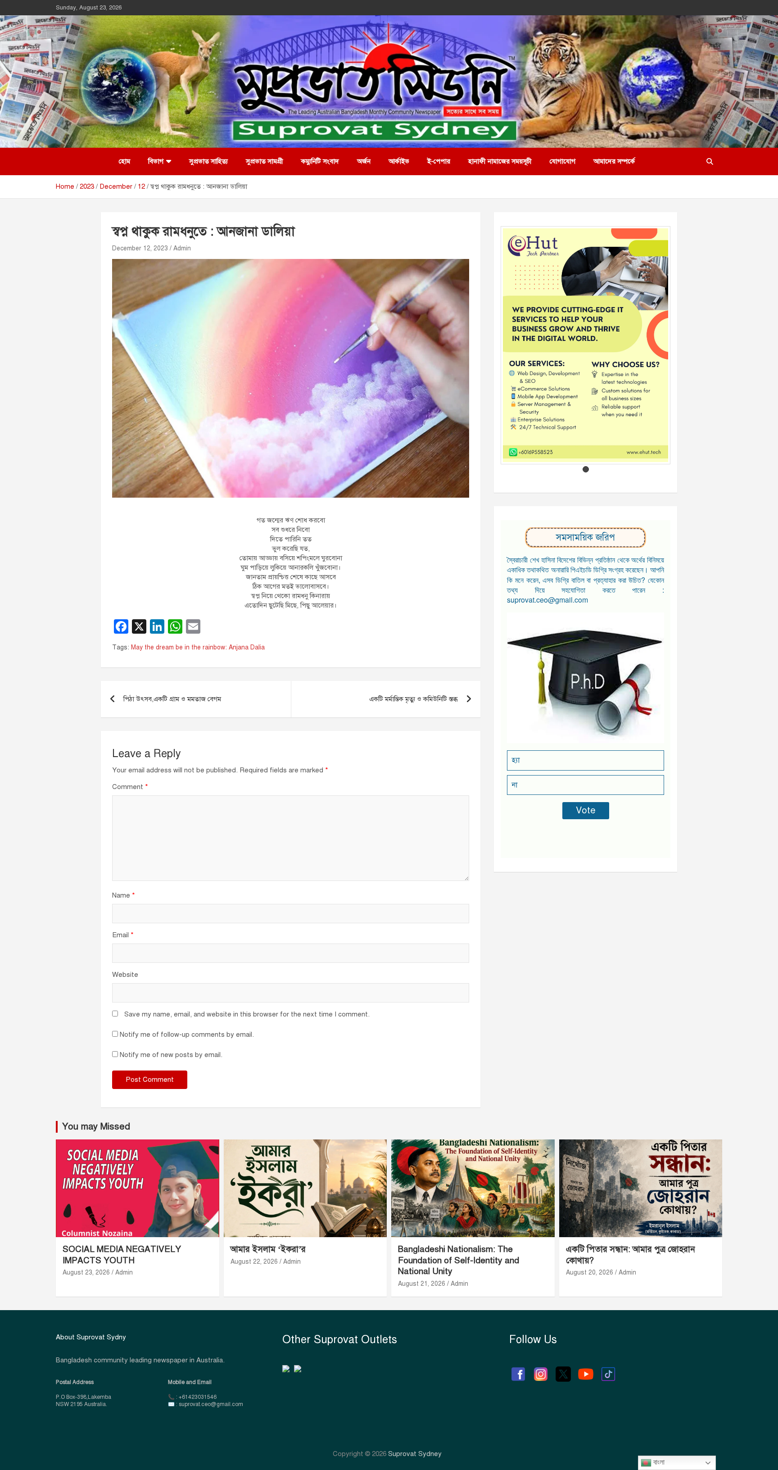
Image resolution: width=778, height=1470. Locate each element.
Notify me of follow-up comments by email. (187, 1034)
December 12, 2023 (140, 248)
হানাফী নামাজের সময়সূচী (500, 161)
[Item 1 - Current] (586, 469)
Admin (182, 248)
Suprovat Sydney (415, 1454)
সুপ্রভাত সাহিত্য (208, 161)
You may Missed (96, 1126)
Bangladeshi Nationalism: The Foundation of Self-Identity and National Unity (458, 1260)
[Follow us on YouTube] (586, 1370)
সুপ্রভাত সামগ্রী (264, 161)
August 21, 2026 (421, 1284)
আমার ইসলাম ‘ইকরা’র (268, 1249)
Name (123, 895)
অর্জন (364, 161)
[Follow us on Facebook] (518, 1370)
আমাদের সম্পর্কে (614, 161)
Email (123, 935)
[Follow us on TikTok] (608, 1370)
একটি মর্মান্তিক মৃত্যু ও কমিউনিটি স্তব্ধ (413, 699)
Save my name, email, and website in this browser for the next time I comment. (247, 1014)
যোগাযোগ (562, 161)
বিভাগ (155, 161)
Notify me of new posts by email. (171, 1055)
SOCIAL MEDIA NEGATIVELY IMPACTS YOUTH (122, 1255)
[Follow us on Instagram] (541, 1370)
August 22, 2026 (254, 1262)
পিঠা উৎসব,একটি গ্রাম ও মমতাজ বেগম (172, 699)
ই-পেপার (438, 161)
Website (125, 975)
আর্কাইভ (399, 161)
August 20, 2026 (589, 1272)
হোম (124, 161)
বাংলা (658, 1462)
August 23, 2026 (86, 1272)
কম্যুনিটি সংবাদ (320, 161)
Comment (130, 787)
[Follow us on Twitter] (563, 1370)
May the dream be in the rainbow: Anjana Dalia (198, 647)
